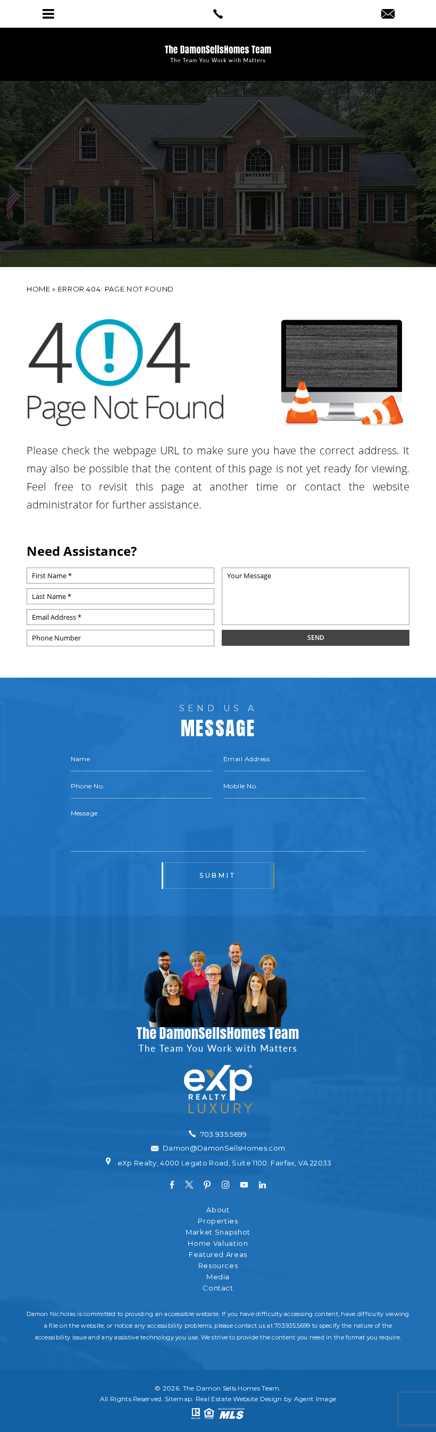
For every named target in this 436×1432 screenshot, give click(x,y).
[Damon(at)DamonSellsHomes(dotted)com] (388, 15)
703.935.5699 (292, 1325)
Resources (218, 1265)
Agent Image (315, 1399)
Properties (218, 1221)
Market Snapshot (218, 1232)
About (217, 1209)
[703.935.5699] (218, 14)
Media (218, 1276)
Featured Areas (218, 1254)
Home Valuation (218, 1243)
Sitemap (178, 1399)
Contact (218, 1288)
